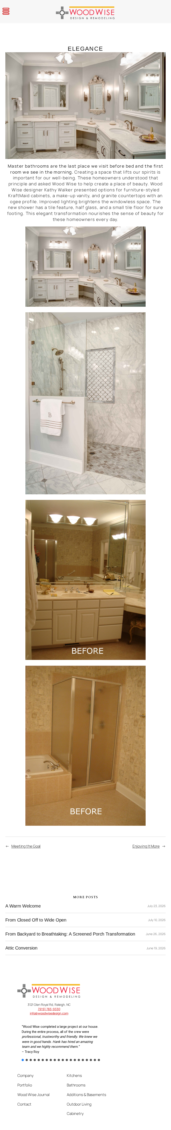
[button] (23, 1060)
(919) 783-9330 (49, 1009)
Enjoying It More (146, 846)
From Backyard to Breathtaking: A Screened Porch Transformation (70, 934)
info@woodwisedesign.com (49, 1013)
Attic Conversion (21, 948)
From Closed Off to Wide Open (35, 920)
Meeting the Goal (26, 846)
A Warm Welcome (23, 906)
